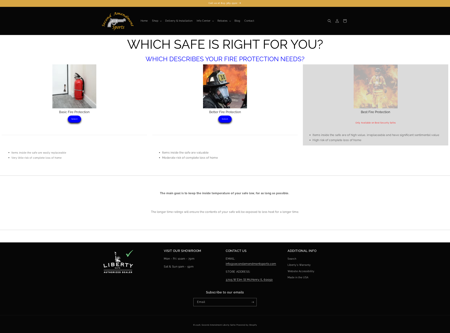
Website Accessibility (301, 271)
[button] (156, 20)
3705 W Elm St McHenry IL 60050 (249, 279)
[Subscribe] (252, 302)
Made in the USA (298, 277)
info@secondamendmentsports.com (251, 263)
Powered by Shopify (246, 325)
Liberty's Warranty (299, 265)
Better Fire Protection (225, 112)
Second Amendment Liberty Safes (219, 325)
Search (292, 258)
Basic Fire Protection (74, 112)
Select (74, 119)
